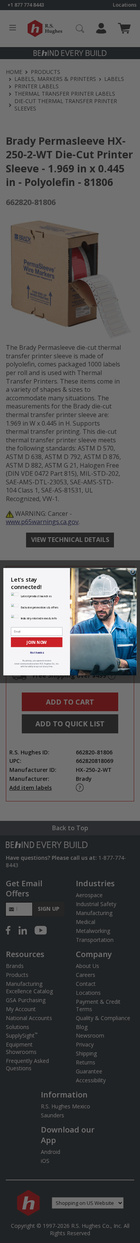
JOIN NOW (36, 642)
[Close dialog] (132, 571)
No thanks (37, 652)
